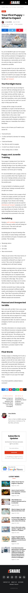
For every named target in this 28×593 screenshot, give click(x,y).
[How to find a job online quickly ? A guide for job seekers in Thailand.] (6, 529)
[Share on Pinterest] (19, 30)
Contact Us (6, 582)
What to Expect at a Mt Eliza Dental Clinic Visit (18, 510)
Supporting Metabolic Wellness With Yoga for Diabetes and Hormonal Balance (19, 539)
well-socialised (11, 222)
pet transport (10, 79)
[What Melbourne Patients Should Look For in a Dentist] (6, 502)
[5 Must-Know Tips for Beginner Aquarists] (6, 484)
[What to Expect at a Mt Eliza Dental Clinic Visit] (6, 511)
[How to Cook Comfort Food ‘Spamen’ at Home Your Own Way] (6, 492)
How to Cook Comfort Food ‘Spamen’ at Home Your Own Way (19, 491)
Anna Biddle (9, 22)
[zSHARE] (15, 2)
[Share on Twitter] (12, 30)
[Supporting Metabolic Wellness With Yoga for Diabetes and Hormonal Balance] (6, 539)
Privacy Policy (15, 458)
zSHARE (3, 7)
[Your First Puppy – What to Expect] (14, 47)
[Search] (25, 2)
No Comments (19, 24)
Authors (20, 582)
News (7, 7)
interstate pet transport (8, 205)
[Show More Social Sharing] (24, 30)
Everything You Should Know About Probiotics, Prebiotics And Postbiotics (20, 401)
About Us (14, 582)
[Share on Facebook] (5, 30)
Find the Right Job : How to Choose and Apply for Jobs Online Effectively (19, 519)
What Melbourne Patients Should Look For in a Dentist (19, 501)
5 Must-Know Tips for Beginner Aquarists (18, 482)
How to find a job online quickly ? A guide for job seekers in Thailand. (19, 529)
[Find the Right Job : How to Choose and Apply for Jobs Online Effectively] (6, 520)
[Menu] (3, 2)
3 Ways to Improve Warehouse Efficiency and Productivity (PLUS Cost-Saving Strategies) (7, 402)
